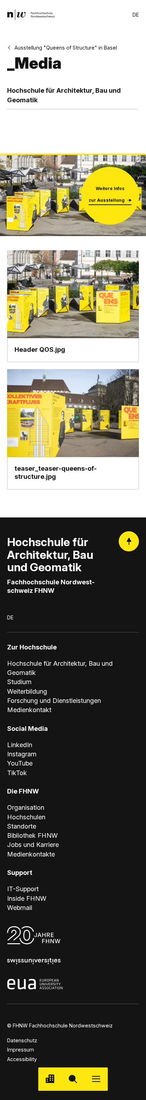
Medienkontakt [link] (29, 710)
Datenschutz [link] (22, 1040)
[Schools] (49, 1078)
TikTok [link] (17, 773)
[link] (31, 14)
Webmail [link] (19, 907)
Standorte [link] (21, 826)
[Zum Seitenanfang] (129, 541)
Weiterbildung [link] (27, 691)
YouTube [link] (20, 763)
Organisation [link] (25, 807)
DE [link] (136, 15)
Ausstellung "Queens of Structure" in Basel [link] (66, 48)
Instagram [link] (21, 754)
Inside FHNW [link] (26, 898)
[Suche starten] (72, 1078)
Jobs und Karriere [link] (33, 844)
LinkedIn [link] (19, 745)
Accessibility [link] (22, 1059)
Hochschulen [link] (26, 817)
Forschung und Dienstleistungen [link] (54, 700)
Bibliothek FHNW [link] (32, 835)
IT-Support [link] (23, 889)
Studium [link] (19, 682)
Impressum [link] (20, 1050)
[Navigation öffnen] (96, 1078)
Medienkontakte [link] (31, 854)
